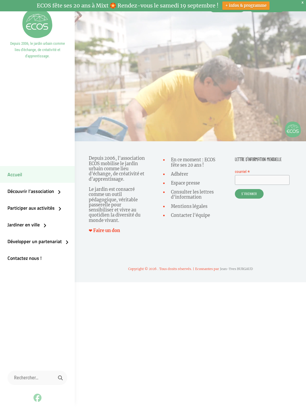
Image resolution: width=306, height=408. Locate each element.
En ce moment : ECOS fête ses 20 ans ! (193, 162)
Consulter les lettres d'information (192, 194)
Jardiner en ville (23, 224)
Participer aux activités (31, 207)
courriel (242, 171)
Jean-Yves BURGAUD (236, 269)
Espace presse (185, 183)
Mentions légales (189, 206)
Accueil (14, 174)
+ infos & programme (246, 5)
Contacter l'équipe (190, 215)
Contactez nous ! (24, 258)
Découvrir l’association (30, 191)
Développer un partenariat (34, 241)
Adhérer (179, 174)
